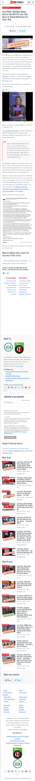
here (28, 76)
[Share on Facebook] (4, 273)
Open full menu (3, 2)
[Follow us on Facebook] (12, 387)
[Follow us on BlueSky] (8, 387)
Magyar (21, 707)
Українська (22, 712)
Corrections (22, 699)
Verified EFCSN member (13, 376)
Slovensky (7, 712)
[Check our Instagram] (15, 387)
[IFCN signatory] (17, 753)
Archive (6, 701)
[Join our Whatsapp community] (19, 387)
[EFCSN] (17, 763)
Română (6, 709)
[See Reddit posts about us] (29, 387)
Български (7, 705)
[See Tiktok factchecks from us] (5, 387)
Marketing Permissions (11, 411)
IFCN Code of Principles (7, 694)
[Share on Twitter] (8, 273)
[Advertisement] (17, 315)
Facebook (5, 76)
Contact (21, 701)
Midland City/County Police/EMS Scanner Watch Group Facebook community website (15, 189)
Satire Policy (7, 697)
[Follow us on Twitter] (22, 387)
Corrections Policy (9, 699)
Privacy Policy (23, 697)
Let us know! (19, 366)
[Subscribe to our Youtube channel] (25, 387)
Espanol (6, 707)
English (21, 705)
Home (5, 690)
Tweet (23, 31)
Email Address (9, 402)
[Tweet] (32, 2)
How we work (23, 692)
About (20, 690)
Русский (21, 709)
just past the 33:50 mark (11, 130)
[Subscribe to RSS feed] (5, 390)
